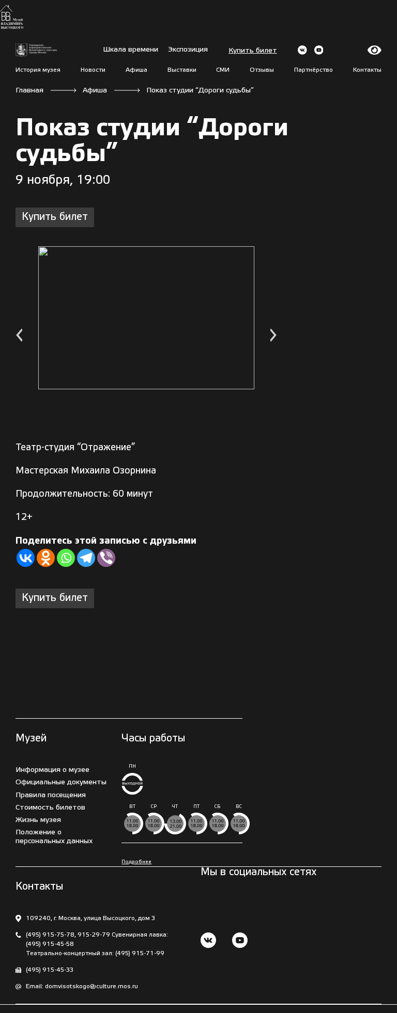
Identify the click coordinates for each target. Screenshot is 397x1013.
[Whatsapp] (66, 558)
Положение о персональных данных (54, 836)
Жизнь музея (38, 820)
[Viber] (106, 558)
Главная (29, 90)
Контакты (367, 70)
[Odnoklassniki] (46, 558)
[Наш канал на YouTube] (240, 941)
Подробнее (136, 862)
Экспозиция (188, 49)
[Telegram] (86, 558)
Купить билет (252, 51)
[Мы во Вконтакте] (208, 941)
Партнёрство (313, 70)
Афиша (136, 70)
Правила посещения (51, 795)
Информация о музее (52, 770)
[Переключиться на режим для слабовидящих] (374, 50)
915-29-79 (94, 935)
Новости (93, 70)
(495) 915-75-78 (50, 935)
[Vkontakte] (26, 558)
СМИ (223, 70)
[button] (19, 336)
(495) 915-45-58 (50, 944)
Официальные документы (61, 782)
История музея (38, 70)
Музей (31, 738)
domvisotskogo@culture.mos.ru (91, 986)
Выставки (181, 70)
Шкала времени (130, 49)
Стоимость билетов (50, 807)
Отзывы (262, 70)
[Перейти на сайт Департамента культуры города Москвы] (36, 50)
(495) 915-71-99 (139, 953)
